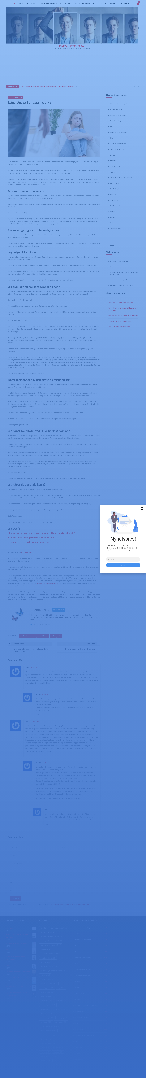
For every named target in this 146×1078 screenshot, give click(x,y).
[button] (142, 508)
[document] (73, 539)
